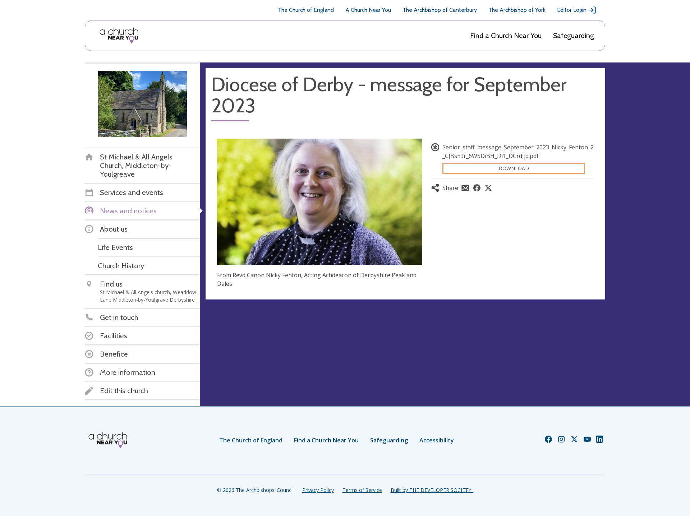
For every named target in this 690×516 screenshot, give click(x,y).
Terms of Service (362, 490)
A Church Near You (368, 9)
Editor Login (571, 9)
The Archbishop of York (517, 9)
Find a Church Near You (506, 35)
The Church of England (306, 9)
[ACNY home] (119, 36)
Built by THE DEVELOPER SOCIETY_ (432, 490)
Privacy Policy (318, 490)
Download (513, 168)
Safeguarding (573, 35)
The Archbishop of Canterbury (439, 9)
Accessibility (436, 440)
